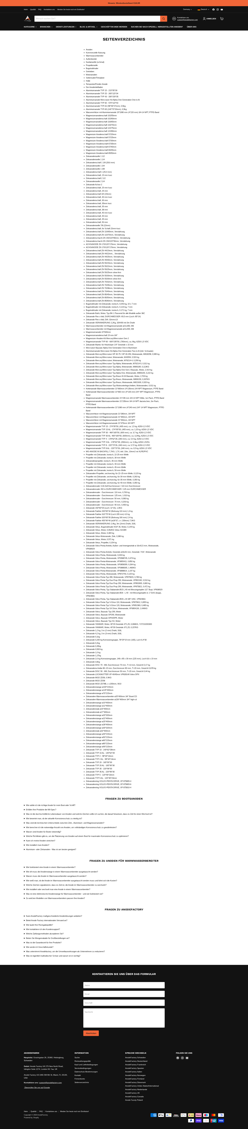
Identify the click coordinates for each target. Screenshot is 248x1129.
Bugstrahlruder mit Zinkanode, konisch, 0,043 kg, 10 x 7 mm (111, 304)
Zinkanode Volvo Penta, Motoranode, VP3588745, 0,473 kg (110, 558)
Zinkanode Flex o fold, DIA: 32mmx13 (102, 319)
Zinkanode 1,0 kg (93, 652)
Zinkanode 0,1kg (93, 637)
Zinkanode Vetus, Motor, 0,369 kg (100, 533)
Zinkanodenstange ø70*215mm (99, 693)
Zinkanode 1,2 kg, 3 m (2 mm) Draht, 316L (104, 630)
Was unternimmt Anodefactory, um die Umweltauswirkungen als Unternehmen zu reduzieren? (65, 951)
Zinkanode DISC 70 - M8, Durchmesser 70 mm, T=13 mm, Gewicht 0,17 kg (118, 665)
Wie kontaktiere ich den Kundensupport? (43, 929)
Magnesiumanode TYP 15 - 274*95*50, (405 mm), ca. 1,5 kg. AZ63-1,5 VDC (118, 426)
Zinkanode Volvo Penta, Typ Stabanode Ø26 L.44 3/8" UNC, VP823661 (116, 599)
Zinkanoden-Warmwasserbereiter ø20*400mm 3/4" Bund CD (111, 696)
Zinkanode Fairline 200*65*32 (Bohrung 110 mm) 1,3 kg (109, 511)
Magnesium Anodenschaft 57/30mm (101, 141)
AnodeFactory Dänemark (135, 1082)
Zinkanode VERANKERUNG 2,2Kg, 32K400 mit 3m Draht (110, 323)
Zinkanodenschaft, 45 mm (97, 219)
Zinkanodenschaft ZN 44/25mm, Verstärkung (105, 257)
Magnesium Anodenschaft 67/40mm (101, 147)
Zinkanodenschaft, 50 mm (97, 222)
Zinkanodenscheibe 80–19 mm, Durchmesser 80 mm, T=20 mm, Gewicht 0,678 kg (121, 668)
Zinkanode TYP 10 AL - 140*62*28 (100, 753)
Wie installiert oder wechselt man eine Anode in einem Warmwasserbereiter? (58, 889)
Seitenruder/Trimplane (95, 78)
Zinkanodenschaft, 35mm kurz (99, 203)
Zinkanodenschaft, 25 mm (97, 191)
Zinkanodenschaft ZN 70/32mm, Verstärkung (105, 282)
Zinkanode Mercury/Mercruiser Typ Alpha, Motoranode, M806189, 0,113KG (117, 367)
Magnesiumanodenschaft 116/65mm (101, 122)
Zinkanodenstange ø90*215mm (99, 746)
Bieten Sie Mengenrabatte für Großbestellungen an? (47, 938)
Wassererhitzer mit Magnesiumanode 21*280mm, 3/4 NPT (110, 414)
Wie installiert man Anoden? (37, 845)
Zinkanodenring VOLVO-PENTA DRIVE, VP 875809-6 (108, 784)
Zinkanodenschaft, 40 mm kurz (99, 213)
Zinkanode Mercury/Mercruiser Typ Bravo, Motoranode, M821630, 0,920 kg (117, 382)
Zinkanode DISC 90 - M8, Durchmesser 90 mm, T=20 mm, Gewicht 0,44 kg (118, 671)
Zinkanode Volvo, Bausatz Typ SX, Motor (103, 621)
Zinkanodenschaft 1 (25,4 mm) (99, 172)
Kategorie (29, 27)
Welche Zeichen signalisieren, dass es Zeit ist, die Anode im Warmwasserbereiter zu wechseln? (66, 885)
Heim (26, 9)
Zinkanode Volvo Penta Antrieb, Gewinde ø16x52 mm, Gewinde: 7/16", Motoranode (121, 552)
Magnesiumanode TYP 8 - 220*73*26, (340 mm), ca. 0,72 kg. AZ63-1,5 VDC (118, 445)
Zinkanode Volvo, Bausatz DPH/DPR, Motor (104, 618)
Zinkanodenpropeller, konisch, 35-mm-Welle (104, 461)
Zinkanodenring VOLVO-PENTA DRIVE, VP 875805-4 (108, 781)
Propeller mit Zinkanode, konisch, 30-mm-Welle (106, 458)
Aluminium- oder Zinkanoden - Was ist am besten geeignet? (51, 849)
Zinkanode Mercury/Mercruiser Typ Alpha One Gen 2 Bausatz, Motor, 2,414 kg (119, 370)
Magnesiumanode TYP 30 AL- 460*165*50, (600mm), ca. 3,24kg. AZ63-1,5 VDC (119, 436)
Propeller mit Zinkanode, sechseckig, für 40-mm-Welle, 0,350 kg (113, 483)
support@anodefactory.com (187, 20)
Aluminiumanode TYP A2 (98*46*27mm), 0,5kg (106, 106)
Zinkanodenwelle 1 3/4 (95, 166)
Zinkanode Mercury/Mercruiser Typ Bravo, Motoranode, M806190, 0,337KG (118, 379)
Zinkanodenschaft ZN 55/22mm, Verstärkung (105, 266)
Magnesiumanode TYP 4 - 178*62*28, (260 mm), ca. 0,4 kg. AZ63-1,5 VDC (117, 439)
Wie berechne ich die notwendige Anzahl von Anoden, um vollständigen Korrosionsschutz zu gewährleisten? (71, 827)
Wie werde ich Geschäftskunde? (39, 947)
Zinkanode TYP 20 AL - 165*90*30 (100, 765)
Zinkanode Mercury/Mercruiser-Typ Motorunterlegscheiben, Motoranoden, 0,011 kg (121, 385)
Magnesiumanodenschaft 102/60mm (101, 118)
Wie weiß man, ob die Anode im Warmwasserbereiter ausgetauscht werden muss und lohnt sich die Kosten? (71, 880)
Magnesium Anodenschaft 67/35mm (101, 144)
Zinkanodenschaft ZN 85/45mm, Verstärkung (105, 294)
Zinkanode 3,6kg (93, 662)
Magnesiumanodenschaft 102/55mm (101, 115)
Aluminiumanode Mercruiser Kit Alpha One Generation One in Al (113, 100)
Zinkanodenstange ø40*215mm (99, 734)
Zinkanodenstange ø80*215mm (99, 743)
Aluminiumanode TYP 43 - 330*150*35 (102, 96)
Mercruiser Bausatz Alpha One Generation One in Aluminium (111, 348)
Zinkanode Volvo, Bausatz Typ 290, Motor (103, 611)
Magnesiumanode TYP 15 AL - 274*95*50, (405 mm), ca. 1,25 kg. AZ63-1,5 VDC (120, 429)
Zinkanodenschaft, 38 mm (97, 210)
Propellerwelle (92, 65)
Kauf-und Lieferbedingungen (86, 1065)
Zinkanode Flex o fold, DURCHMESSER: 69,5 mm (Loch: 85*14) (113, 316)
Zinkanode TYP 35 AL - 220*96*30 (100, 772)
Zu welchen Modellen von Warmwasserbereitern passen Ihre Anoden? (55, 898)
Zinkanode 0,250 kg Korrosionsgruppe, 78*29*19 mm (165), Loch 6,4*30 (116, 640)
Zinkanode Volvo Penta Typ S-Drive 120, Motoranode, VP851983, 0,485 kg (117, 605)
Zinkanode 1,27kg (93, 655)
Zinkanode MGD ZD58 (95, 681)
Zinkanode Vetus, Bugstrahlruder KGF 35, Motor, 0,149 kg (110, 527)
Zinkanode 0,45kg (93, 646)
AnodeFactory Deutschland (136, 1061)
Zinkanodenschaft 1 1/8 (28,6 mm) (100, 162)
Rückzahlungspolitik (83, 1061)
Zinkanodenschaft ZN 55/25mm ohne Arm (103, 272)
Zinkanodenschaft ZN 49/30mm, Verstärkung (105, 260)
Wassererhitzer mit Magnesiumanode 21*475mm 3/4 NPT (110, 423)
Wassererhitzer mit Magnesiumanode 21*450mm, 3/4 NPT (110, 420)
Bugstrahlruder (92, 68)
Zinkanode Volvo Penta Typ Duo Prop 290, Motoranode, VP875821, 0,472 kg (118, 586)
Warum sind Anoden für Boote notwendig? (43, 832)
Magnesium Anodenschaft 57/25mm (101, 137)
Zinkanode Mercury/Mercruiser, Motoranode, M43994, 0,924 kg (112, 357)
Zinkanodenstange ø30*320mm (99, 728)
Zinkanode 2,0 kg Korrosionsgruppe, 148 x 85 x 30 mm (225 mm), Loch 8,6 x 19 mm (121, 659)
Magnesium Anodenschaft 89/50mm (101, 153)
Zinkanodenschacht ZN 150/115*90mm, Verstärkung (108, 241)
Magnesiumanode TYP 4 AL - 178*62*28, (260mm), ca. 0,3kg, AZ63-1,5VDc (118, 442)
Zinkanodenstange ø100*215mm (99, 687)
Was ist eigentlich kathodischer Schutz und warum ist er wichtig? (53, 956)
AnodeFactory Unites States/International (142, 1086)
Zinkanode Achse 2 (94, 184)
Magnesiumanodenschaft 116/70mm (101, 125)
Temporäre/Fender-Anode (96, 84)
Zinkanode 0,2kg (93, 643)
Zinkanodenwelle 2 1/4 (95, 181)
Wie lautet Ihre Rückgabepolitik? (39, 925)
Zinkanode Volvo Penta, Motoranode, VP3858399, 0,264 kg (110, 564)
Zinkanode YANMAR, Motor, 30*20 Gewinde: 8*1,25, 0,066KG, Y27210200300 (119, 624)
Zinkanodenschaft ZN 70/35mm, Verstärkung (105, 285)
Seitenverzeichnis (82, 1082)
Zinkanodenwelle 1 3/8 (95, 169)
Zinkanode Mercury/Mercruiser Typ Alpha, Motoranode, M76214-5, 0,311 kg (118, 363)
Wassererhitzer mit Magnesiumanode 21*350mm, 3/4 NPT (110, 417)
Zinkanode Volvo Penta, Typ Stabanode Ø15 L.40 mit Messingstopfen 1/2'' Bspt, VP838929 (124, 589)
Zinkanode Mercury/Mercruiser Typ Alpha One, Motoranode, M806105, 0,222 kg (119, 373)
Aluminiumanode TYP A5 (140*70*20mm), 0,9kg (106, 109)
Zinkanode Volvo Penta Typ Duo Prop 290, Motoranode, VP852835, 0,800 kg (118, 583)
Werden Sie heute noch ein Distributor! (70, 9)
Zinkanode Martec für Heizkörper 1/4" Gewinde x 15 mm (109, 345)
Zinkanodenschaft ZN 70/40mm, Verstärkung (105, 291)
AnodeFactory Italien (133, 1072)
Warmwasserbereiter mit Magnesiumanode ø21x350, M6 (110, 326)
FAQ (39, 9)
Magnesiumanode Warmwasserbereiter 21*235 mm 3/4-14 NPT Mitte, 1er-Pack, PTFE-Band (125, 398)
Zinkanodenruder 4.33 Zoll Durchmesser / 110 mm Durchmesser (113, 486)
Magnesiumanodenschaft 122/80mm (101, 131)
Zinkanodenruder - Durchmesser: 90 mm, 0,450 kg (107, 505)
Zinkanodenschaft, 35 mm (97, 206)
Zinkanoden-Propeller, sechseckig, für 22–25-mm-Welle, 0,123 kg (113, 473)
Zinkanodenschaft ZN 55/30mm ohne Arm (103, 279)
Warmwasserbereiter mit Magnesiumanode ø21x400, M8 (110, 329)
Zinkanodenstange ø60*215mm (99, 740)
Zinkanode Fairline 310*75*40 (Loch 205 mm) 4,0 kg (108, 514)
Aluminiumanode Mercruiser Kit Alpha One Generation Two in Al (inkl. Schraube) (119, 351)
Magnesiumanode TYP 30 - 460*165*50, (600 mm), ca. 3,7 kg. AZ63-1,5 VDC (118, 432)
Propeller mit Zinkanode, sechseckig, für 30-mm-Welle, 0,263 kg (113, 476)
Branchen (45, 27)
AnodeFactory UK (132, 1093)
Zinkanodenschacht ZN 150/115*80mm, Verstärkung (108, 238)
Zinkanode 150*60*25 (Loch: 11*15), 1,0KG (104, 508)
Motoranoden (91, 75)
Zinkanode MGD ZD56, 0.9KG (98, 677)
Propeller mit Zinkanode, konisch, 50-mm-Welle (106, 470)
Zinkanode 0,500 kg (94, 649)
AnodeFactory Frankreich (135, 1065)
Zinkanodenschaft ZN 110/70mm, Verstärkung (105, 235)
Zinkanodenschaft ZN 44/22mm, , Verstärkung (105, 253)
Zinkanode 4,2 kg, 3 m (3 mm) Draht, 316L (104, 633)
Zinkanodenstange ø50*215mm (99, 737)
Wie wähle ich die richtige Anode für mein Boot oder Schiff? (50, 805)
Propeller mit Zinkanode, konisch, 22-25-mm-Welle (107, 454)
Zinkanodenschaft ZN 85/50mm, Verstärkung (105, 297)
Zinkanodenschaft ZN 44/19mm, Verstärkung (105, 250)
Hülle (88, 81)
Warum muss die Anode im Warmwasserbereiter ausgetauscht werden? (56, 876)
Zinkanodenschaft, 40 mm (97, 216)
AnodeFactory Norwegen (135, 1075)
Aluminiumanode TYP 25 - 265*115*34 (102, 93)
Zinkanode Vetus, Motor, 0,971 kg (100, 539)
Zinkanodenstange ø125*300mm (99, 690)
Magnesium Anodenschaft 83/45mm (101, 150)
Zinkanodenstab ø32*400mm (98, 731)
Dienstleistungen (65, 27)
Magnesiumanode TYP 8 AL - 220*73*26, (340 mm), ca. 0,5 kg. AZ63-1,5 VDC (119, 448)
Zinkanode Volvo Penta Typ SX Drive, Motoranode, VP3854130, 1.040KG (117, 608)
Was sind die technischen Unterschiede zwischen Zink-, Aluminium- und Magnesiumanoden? (65, 823)
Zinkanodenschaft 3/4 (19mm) (98, 194)
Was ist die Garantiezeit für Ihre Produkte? (43, 942)
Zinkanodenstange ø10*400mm (99, 703)
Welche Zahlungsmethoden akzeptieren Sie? (45, 934)
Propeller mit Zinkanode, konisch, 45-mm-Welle (106, 467)
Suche (77, 1057)
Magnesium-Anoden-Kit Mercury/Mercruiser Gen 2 (107, 338)
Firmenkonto (80, 1079)
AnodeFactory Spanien (134, 1068)
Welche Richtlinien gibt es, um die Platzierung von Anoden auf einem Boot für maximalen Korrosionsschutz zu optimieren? (77, 836)
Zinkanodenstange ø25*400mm (99, 721)
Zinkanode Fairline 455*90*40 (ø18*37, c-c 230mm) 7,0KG (110, 520)
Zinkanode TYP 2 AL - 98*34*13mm (101, 759)
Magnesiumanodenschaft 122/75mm (101, 128)
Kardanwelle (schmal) (95, 62)
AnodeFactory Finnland (134, 1079)
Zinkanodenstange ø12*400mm (99, 706)
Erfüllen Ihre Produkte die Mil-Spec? (41, 809)
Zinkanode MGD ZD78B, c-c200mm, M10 (103, 684)
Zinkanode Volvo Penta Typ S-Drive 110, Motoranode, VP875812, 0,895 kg (117, 602)
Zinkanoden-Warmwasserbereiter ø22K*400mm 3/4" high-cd (111, 699)
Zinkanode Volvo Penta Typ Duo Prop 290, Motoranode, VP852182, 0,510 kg (118, 580)
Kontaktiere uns (49, 9)
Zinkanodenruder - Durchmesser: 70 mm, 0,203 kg (107, 502)
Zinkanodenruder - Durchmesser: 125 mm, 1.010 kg (108, 495)
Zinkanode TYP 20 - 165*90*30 (99, 762)
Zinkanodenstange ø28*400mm (99, 724)
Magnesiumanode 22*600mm (98, 332)
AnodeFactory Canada (134, 1097)
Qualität (33, 9)
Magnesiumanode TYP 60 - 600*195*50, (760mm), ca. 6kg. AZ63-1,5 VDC (117, 341)
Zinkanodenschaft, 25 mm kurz (99, 188)
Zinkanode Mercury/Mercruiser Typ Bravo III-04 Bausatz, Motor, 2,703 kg (117, 376)
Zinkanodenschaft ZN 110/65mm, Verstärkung (105, 231)
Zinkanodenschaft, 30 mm (97, 200)
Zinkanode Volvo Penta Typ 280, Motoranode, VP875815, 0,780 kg (114, 577)
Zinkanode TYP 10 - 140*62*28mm (100, 750)
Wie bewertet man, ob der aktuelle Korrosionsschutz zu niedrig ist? (54, 818)
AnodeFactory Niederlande (136, 1089)
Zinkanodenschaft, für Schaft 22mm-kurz (103, 228)
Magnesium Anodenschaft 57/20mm (101, 134)
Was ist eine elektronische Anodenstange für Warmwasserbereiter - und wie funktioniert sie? (64, 894)
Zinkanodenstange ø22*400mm (99, 718)
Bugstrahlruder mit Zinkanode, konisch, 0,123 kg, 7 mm (109, 307)
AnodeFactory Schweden (135, 1057)
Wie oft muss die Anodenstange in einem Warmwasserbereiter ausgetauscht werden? (62, 872)
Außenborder (91, 59)
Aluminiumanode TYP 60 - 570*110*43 (102, 103)
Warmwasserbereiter (94, 56)
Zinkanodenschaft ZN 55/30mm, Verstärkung (105, 276)
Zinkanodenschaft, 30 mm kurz (99, 197)
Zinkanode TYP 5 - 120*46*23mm (100, 775)
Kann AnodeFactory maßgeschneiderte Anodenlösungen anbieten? (54, 916)
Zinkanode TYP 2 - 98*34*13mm (99, 756)
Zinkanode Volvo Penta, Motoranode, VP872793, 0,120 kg (110, 574)
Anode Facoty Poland (134, 1100)
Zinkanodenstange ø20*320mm (99, 715)
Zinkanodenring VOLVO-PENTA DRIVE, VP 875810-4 (108, 787)
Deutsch (204, 9)
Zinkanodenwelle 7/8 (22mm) (98, 225)
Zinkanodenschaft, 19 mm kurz (99, 175)
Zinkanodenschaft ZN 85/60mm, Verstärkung (105, 301)
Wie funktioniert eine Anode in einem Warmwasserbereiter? (50, 867)
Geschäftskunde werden (114, 27)
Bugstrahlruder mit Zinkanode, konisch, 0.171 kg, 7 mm (109, 310)
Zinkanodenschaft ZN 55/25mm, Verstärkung (105, 269)
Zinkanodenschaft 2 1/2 (96, 178)
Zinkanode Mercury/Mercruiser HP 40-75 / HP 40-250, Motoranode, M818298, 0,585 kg (122, 354)
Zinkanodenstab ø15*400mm (98, 709)
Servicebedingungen (83, 1068)
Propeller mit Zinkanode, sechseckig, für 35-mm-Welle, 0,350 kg (113, 480)
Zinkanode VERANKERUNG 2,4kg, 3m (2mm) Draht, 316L (111, 524)
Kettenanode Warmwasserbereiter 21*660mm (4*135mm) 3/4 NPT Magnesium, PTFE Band (124, 388)
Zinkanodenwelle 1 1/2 (95, 156)
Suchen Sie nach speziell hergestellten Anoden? (157, 27)
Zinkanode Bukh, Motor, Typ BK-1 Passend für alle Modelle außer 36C (115, 313)
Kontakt (78, 1075)
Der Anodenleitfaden (94, 87)
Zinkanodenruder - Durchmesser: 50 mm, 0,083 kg (107, 498)
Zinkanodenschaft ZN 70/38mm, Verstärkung (105, 288)
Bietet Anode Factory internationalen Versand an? (46, 920)
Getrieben (90, 71)
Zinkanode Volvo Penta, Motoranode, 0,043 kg (105, 555)
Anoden (89, 49)
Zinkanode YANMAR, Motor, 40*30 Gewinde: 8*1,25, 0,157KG (112, 627)
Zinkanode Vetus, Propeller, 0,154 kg (101, 542)
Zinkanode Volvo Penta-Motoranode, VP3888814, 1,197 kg (110, 571)
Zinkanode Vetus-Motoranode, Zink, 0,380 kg (105, 536)
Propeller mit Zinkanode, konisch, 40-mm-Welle (106, 464)
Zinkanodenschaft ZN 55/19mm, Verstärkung (105, 263)
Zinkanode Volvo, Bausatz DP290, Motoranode (105, 615)
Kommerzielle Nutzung (95, 53)
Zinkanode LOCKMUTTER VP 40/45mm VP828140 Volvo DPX (112, 674)
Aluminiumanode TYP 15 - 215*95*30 (101, 90)
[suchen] (163, 19)
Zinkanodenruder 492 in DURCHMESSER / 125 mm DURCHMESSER (116, 489)
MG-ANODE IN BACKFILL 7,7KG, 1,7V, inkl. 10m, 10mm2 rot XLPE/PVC (117, 451)
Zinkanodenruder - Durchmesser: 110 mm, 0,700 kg (108, 492)
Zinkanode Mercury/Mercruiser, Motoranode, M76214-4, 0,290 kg (113, 360)
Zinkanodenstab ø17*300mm (98, 712)
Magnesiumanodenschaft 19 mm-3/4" (102, 335)
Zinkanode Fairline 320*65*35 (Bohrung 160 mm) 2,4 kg (109, 517)
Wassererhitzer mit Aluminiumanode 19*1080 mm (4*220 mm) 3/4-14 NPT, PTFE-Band (122, 112)
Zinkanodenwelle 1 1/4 (95, 159)
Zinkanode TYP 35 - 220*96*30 (99, 769)
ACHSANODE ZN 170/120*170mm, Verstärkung (106, 244)
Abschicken (91, 1033)
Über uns (191, 27)
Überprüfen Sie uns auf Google (37, 1087)
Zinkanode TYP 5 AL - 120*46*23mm (101, 778)
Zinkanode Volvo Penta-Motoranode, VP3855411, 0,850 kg (110, 561)
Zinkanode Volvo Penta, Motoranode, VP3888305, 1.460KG (111, 568)
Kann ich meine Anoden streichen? (40, 841)
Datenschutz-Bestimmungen (86, 1072)
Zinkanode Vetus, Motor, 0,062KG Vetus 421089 (106, 530)
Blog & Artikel (88, 27)
